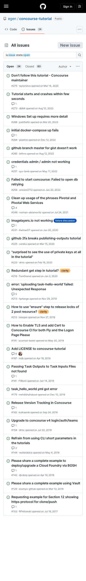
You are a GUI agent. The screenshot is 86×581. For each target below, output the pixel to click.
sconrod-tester (27, 340)
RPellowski (25, 511)
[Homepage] (43, 6)
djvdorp (23, 475)
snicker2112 (26, 189)
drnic (22, 262)
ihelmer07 (24, 230)
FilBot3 (23, 380)
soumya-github (27, 488)
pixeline (23, 139)
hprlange (24, 298)
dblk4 (22, 108)
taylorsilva (25, 85)
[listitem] (43, 80)
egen (12, 19)
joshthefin (24, 122)
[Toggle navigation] (6, 6)
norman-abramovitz (30, 212)
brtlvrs (22, 153)
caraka (23, 243)
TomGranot (25, 276)
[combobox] (41, 55)
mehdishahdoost (28, 394)
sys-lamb (24, 171)
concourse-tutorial (35, 19)
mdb (21, 358)
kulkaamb (24, 412)
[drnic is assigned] (20, 354)
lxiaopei (23, 317)
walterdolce (25, 452)
